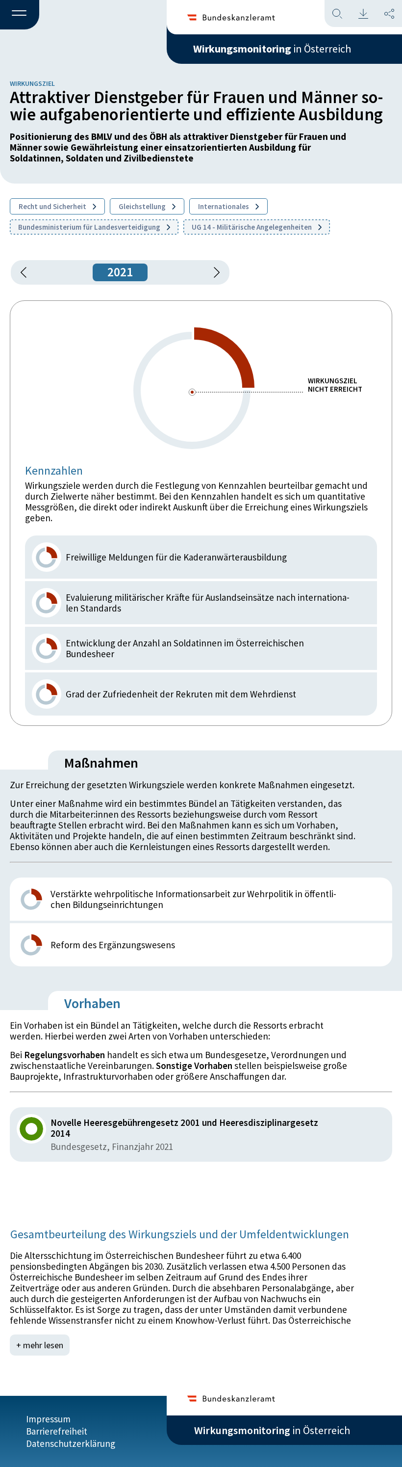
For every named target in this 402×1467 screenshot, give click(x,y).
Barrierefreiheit (56, 1431)
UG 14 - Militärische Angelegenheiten (252, 227)
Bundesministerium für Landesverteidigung (90, 227)
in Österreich (272, 48)
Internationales (224, 206)
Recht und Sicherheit (53, 206)
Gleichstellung (143, 206)
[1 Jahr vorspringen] (213, 272)
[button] (19, 15)
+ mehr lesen (39, 1345)
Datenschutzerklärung (70, 1443)
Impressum (48, 1419)
